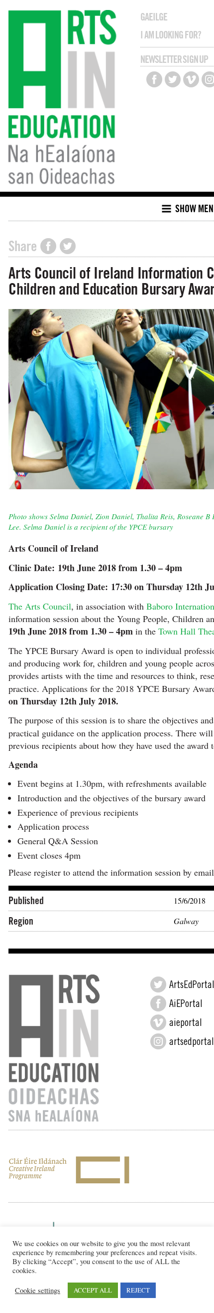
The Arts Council (39, 606)
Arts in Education (64, 98)
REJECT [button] (138, 1290)
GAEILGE (153, 17)
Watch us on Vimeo (191, 79)
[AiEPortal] (158, 1003)
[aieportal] (158, 1022)
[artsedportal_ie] (158, 1041)
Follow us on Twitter (173, 79)
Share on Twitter (68, 246)
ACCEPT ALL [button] (93, 1290)
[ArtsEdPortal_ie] (158, 984)
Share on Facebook (48, 246)
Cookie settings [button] (37, 1290)
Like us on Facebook (154, 79)
